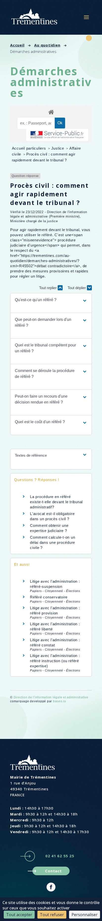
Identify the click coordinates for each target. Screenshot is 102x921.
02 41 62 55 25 (59, 855)
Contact (53, 870)
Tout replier (48, 288)
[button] (51, 300)
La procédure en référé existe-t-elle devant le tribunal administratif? (56, 502)
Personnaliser (85, 914)
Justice (58, 148)
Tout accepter (19, 914)
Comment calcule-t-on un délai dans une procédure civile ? (52, 542)
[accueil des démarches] (51, 111)
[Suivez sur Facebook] (51, 887)
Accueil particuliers (29, 148)
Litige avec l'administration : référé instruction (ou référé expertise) (55, 661)
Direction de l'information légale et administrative (51, 697)
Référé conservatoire (49, 597)
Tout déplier (77, 288)
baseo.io (59, 701)
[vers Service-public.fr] (57, 135)
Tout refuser (52, 914)
